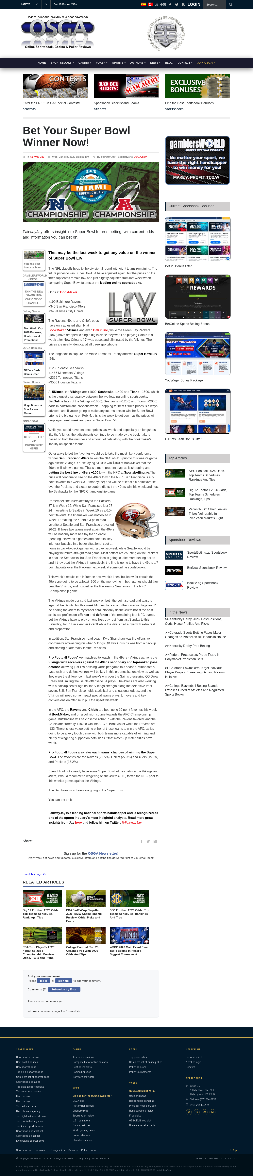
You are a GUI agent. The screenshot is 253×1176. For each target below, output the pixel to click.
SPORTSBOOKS (174, 109)
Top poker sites (138, 1057)
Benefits (190, 1066)
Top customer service (28, 1091)
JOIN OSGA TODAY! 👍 (68, 4)
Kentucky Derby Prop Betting (189, 645)
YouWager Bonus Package (184, 380)
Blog (169, 62)
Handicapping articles (141, 1110)
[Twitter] (197, 1112)
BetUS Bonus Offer (178, 266)
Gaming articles (81, 1125)
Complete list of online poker (145, 1062)
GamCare (166, 1170)
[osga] (57, 49)
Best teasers (23, 1096)
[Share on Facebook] (141, 841)
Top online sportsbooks (29, 1071)
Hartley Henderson (83, 1105)
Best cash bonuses (27, 1062)
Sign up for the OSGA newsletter (92, 1095)
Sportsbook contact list (29, 1131)
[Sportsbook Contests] (55, 86)
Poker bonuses (137, 1066)
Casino (83, 62)
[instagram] (184, 5)
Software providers (83, 1076)
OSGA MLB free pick (140, 1120)
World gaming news (84, 1130)
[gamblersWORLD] (197, 184)
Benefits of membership (208, 1158)
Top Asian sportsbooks (29, 1126)
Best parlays (23, 1101)
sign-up (63, 980)
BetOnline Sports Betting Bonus (187, 324)
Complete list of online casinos (90, 1062)
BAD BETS (100, 109)
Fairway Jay (37, 156)
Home (42, 62)
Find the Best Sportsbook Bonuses (189, 103)
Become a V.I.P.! (195, 1057)
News (154, 62)
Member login (193, 1062)
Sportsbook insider (84, 1115)
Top (234, 1150)
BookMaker (68, 292)
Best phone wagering (28, 1111)
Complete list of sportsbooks (32, 1076)
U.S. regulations (82, 1120)
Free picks (135, 1115)
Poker (101, 62)
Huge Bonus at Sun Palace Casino (33, 409)
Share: (28, 841)
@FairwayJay (132, 822)
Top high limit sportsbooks (31, 1116)
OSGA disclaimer (101, 1158)
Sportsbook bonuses (28, 1081)
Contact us (231, 1158)
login (43, 980)
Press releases (81, 1135)
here (78, 822)
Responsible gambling (141, 1100)
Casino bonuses (82, 1071)
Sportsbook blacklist (28, 1135)
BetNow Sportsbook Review (207, 567)
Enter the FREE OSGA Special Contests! (51, 103)
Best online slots (82, 1066)
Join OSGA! (205, 62)
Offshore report (81, 1110)
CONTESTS (29, 109)
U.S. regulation (56, 1150)
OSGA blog (79, 1100)
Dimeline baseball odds (142, 1125)
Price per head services (142, 1105)
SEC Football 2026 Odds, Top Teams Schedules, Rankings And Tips (207, 475)
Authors (136, 62)
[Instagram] (212, 1112)
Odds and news (137, 1095)
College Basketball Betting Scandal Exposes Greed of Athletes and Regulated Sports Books (194, 690)
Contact (184, 62)
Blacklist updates (82, 1140)
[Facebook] (189, 1112)
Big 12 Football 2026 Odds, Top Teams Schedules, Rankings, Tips (208, 494)
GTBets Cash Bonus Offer (183, 439)
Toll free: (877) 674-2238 (203, 1099)
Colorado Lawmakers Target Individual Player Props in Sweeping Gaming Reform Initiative (195, 672)
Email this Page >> (34, 874)
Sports (118, 62)
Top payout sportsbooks (30, 1086)
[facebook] (170, 5)
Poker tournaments (140, 1071)
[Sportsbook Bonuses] (197, 86)
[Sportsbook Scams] (126, 86)
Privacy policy (83, 1158)
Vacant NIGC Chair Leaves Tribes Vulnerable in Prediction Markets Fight (208, 514)
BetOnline (100, 330)
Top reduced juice (26, 1106)
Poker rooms (88, 1150)
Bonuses (40, 1150)
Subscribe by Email (64, 989)
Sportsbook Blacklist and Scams (116, 103)
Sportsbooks (61, 62)
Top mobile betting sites (29, 1121)
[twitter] (177, 5)
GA (122, 1170)
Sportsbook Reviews (185, 540)
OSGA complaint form (142, 1090)
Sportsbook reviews (27, 1057)
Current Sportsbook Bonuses (191, 206)
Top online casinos (83, 1057)
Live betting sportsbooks (30, 1140)
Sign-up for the (91, 853)
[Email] (205, 1112)
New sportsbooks (26, 1066)
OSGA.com (140, 156)
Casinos (73, 1150)
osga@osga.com (199, 1104)
